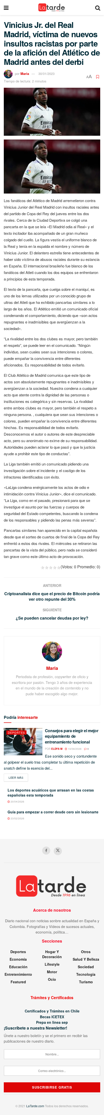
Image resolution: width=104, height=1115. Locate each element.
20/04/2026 (17, 801)
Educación (18, 966)
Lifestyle (52, 964)
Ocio (52, 979)
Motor (52, 971)
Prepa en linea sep (52, 1022)
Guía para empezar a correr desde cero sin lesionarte (53, 811)
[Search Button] (97, 7)
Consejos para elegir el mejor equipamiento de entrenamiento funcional (71, 736)
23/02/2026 (17, 818)
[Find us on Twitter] (58, 851)
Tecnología (85, 974)
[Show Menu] (6, 7)
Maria (24, 73)
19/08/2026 (74, 749)
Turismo (86, 981)
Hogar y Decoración (52, 954)
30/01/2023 (46, 73)
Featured (18, 981)
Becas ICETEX (52, 1016)
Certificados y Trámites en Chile (52, 1010)
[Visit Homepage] (52, 8)
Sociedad (86, 966)
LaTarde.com (35, 1106)
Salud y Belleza (86, 959)
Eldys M (56, 749)
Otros (86, 951)
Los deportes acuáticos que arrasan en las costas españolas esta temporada (51, 792)
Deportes (16, 732)
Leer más (18, 777)
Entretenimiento (18, 974)
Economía (18, 959)
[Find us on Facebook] (46, 851)
